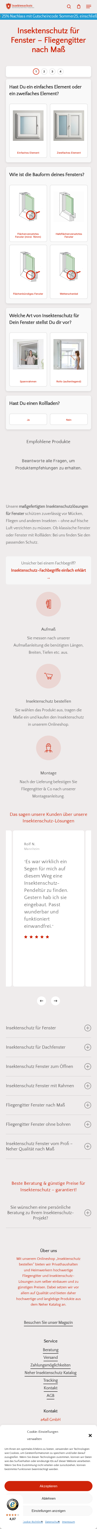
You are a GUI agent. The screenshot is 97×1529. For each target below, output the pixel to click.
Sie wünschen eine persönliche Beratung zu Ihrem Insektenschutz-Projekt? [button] (40, 1213)
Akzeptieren (48, 1486)
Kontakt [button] (51, 1388)
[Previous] (41, 1000)
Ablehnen (48, 1498)
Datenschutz (52, 1521)
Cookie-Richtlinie (32, 1521)
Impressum (68, 1521)
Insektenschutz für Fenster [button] (31, 1028)
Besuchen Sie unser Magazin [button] (48, 1322)
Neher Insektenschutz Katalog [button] (50, 1373)
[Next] (55, 1000)
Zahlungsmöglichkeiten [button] (50, 1365)
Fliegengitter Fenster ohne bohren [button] (38, 1124)
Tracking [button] (50, 1380)
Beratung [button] (50, 1350)
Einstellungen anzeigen (48, 1511)
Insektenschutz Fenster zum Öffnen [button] (39, 1066)
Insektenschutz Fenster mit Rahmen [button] (40, 1085)
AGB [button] (50, 1396)
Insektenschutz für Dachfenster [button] (35, 1047)
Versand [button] (51, 1357)
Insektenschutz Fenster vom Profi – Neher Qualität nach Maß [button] (39, 1146)
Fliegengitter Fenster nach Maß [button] (35, 1105)
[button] (90, 1435)
